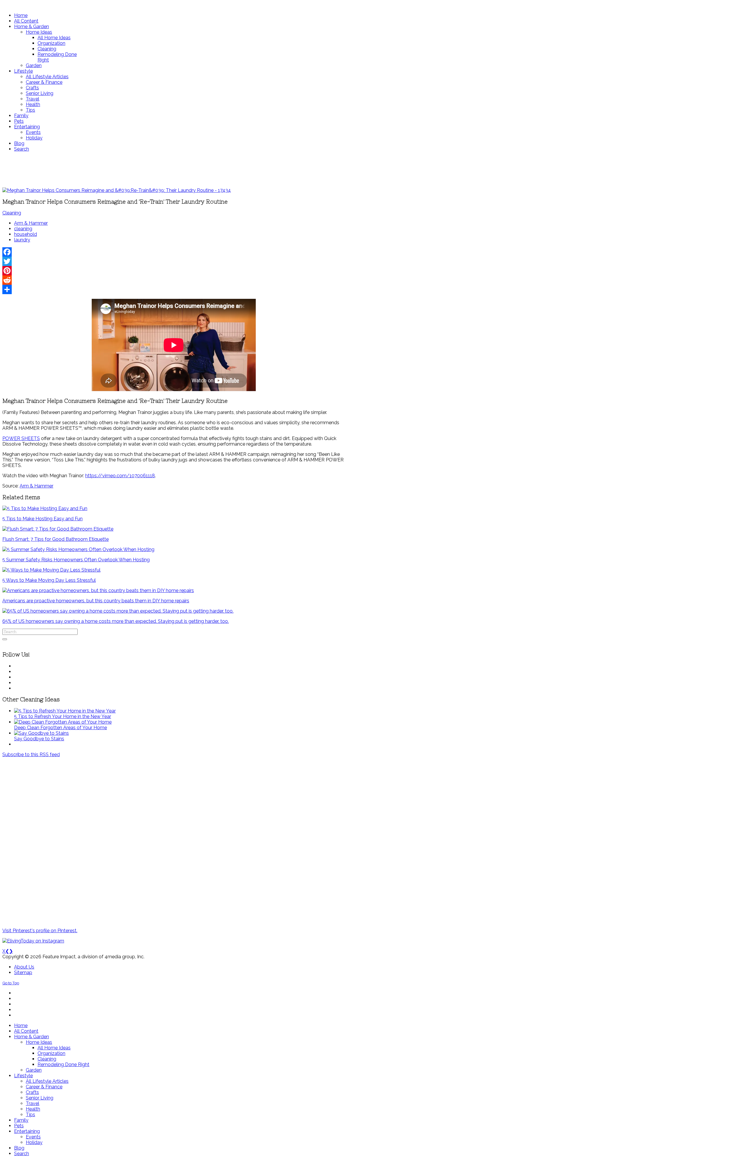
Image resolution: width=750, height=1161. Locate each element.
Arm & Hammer (31, 223)
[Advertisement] (173, 169)
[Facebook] (173, 252)
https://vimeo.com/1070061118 (120, 475)
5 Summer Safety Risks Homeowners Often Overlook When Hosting (76, 559)
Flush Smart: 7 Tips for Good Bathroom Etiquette (55, 539)
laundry (22, 240)
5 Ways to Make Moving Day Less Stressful (49, 580)
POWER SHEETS (21, 438)
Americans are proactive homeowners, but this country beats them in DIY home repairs (95, 600)
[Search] (4, 639)
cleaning (23, 228)
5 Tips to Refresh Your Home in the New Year (62, 716)
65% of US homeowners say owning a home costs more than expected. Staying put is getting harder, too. (115, 621)
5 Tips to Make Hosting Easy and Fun (42, 518)
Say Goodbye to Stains (39, 738)
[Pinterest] (173, 270)
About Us (24, 967)
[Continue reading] (65, 711)
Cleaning (11, 213)
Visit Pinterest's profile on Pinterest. (39, 930)
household (25, 234)
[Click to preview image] (116, 190)
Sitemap (23, 972)
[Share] (173, 289)
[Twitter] (173, 261)
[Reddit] (173, 280)
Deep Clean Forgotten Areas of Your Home (60, 727)
